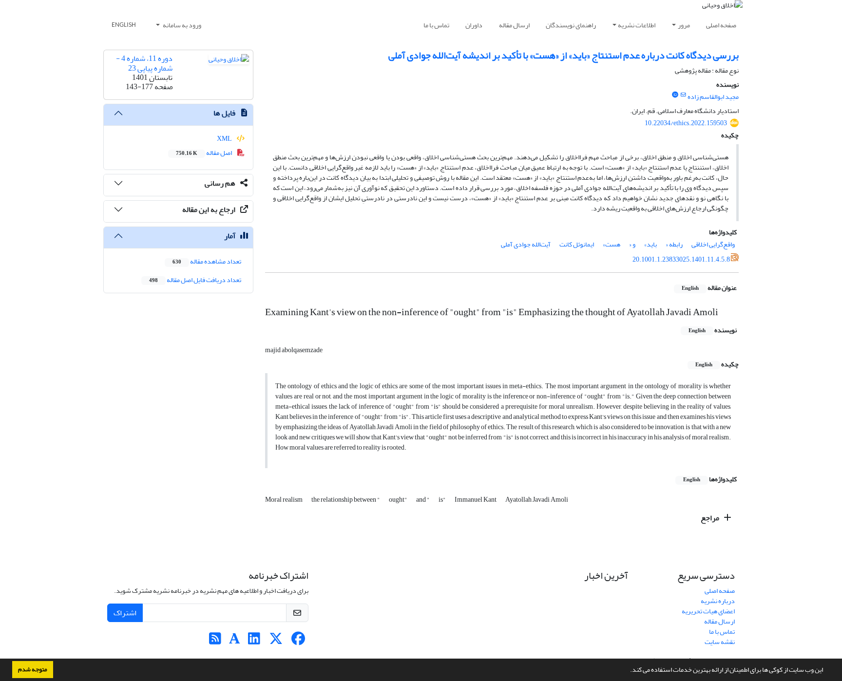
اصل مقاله (204, 152)
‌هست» (611, 244)
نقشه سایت (720, 641)
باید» (650, 244)
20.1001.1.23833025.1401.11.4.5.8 (681, 259)
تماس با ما (436, 25)
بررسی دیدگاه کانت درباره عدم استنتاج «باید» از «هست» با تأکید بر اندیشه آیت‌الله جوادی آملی (563, 55)
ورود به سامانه (181, 25)
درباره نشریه (718, 600)
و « (632, 244)
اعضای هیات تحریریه (708, 611)
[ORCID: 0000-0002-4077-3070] (675, 95)
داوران (473, 25)
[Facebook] (297, 641)
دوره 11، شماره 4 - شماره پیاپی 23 (144, 63)
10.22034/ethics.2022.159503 (686, 123)
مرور (684, 25)
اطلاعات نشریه (636, 25)
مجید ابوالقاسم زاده (713, 96)
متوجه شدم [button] (32, 669)
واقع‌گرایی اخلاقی (713, 244)
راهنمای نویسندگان (571, 25)
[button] (627, 670)
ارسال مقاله (514, 25)
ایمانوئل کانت (576, 244)
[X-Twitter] (276, 641)
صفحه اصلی (721, 25)
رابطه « (674, 244)
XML (225, 138)
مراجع (711, 518)
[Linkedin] (254, 641)
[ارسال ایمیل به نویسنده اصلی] (683, 95)
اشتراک (125, 612)
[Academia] (235, 641)
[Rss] (215, 641)
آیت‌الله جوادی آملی (526, 244)
